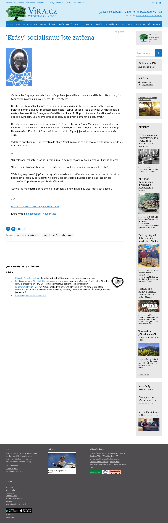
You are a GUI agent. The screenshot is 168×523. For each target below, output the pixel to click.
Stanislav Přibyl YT (97, 456)
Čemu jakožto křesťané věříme (147, 399)
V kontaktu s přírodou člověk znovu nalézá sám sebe (148, 335)
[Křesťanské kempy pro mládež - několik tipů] (148, 109)
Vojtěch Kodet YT (111, 456)
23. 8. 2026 (142, 67)
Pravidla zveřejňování (14, 498)
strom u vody (153, 39)
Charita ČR (94, 453)
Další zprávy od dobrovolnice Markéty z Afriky (148, 238)
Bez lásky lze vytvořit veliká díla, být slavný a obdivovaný (42, 281)
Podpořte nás (11, 496)
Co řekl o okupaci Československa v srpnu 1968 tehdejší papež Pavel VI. (148, 140)
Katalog (9, 501)
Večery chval (114, 461)
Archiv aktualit (143, 375)
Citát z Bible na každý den (149, 15)
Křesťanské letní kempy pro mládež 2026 (147, 98)
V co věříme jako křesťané (16, 504)
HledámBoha (95, 464)
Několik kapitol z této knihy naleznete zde (35, 206)
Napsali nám (10, 493)
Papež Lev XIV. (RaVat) (115, 453)
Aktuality (143, 126)
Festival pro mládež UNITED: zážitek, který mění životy (147, 293)
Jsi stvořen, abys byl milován (28, 286)
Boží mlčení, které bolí (148, 414)
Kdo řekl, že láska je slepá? (27, 278)
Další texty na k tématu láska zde (30, 295)
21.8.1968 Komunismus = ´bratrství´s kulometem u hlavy (146, 184)
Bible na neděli (147, 63)
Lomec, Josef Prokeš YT (99, 459)
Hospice (102, 453)
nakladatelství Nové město (41, 213)
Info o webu (10, 490)
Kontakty (9, 487)
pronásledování (50, 235)
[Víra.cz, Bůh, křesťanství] (31, 13)
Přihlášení (144, 78)
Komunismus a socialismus (27, 235)
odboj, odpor (66, 235)
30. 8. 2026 (151, 67)
